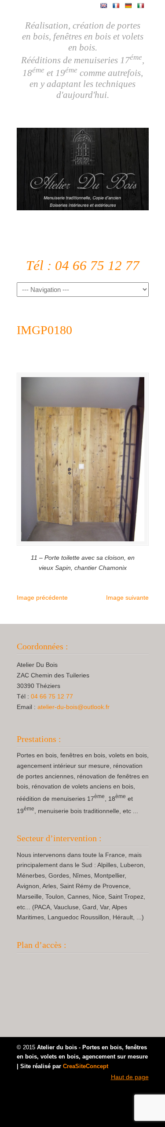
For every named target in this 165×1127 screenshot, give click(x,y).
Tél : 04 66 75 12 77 (82, 265)
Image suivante (127, 597)
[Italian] (140, 6)
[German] (128, 6)
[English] (103, 6)
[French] (116, 6)
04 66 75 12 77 (52, 696)
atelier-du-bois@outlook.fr (73, 706)
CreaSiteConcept (85, 1066)
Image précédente (42, 597)
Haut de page (130, 1076)
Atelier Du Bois (83, 165)
